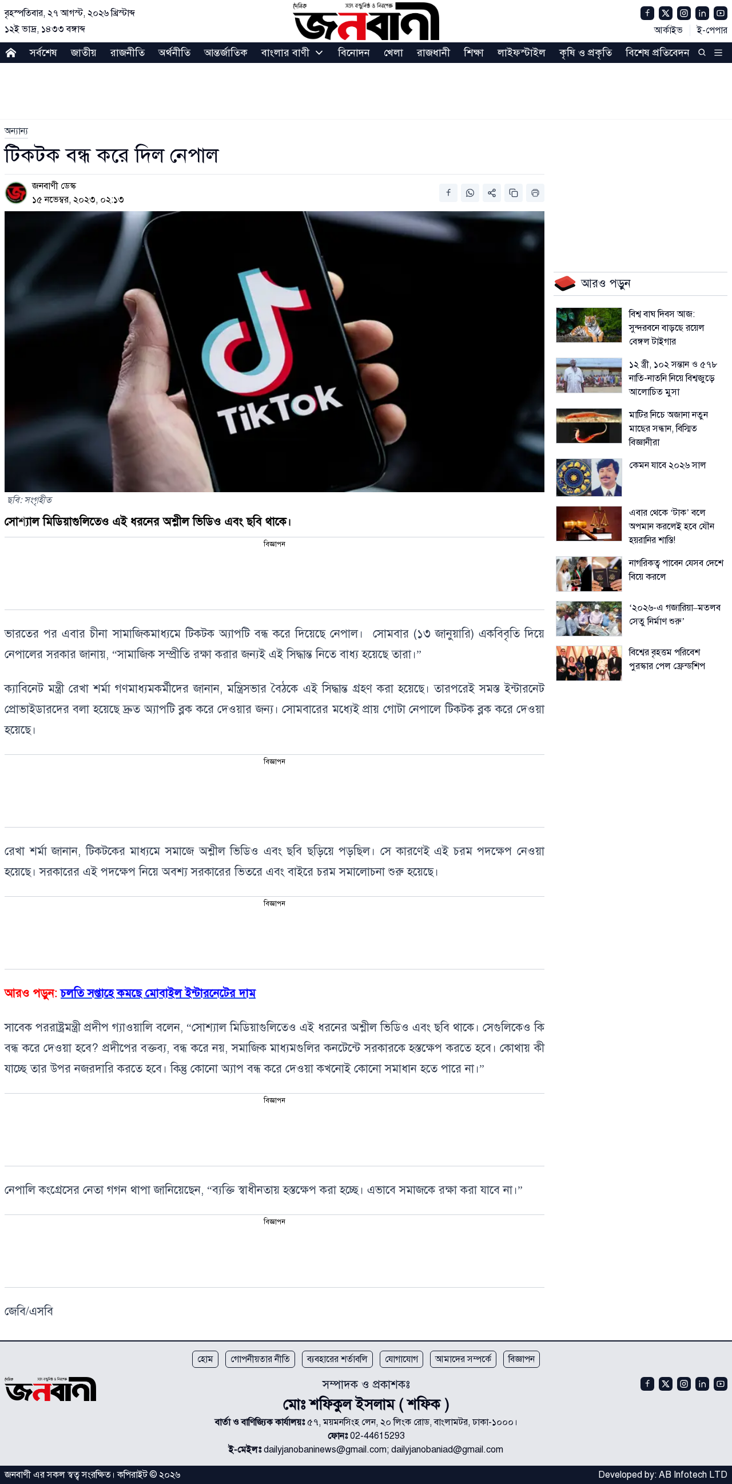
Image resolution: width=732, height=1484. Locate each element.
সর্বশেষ (43, 52)
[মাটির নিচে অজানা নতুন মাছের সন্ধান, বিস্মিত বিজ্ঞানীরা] (589, 426)
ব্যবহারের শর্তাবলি (337, 1359)
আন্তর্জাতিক (226, 52)
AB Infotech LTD (693, 1475)
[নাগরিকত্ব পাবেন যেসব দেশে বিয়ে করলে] (589, 574)
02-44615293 (377, 1436)
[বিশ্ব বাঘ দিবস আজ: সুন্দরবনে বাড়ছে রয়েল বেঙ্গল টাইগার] (589, 325)
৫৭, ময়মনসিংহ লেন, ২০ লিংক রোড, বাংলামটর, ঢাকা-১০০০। (412, 1422)
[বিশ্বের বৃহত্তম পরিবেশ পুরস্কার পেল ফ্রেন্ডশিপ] (589, 663)
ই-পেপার (712, 30)
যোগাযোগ (401, 1359)
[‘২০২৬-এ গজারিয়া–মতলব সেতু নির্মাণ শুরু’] (589, 618)
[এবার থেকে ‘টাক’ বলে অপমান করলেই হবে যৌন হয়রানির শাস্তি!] (589, 523)
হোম (205, 1359)
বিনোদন (354, 52)
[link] (16, 131)
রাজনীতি (127, 52)
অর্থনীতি (174, 52)
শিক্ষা (474, 52)
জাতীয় (84, 52)
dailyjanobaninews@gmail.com (325, 1449)
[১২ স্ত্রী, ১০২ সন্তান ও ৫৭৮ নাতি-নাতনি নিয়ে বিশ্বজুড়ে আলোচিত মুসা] (589, 375)
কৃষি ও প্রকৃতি (585, 52)
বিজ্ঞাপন (521, 1359)
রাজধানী (433, 52)
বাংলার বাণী (285, 52)
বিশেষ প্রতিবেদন (658, 52)
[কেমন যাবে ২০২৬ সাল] (589, 477)
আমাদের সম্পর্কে (463, 1359)
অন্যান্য (16, 131)
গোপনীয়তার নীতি (260, 1359)
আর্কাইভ (668, 30)
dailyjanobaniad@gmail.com (447, 1449)
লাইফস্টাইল (522, 52)
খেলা (393, 52)
